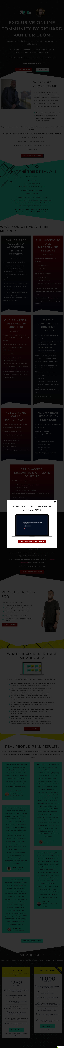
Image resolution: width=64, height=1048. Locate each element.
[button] (54, 502)
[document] (32, 524)
